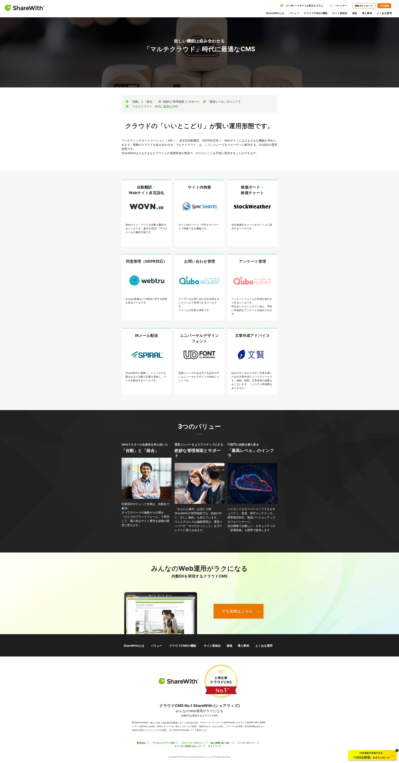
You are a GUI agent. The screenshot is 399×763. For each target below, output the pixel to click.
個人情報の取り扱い (221, 742)
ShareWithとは (134, 645)
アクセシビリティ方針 (163, 742)
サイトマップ (214, 746)
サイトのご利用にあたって (187, 746)
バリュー (156, 645)
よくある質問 (263, 645)
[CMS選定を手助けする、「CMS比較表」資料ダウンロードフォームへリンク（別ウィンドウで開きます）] (372, 755)
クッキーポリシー (246, 742)
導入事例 (243, 645)
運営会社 (141, 742)
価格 (229, 645)
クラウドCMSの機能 (182, 645)
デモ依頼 (384, 5)
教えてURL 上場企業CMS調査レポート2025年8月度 (174, 723)
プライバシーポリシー (193, 742)
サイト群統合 (212, 645)
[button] (397, 750)
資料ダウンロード (364, 5)
